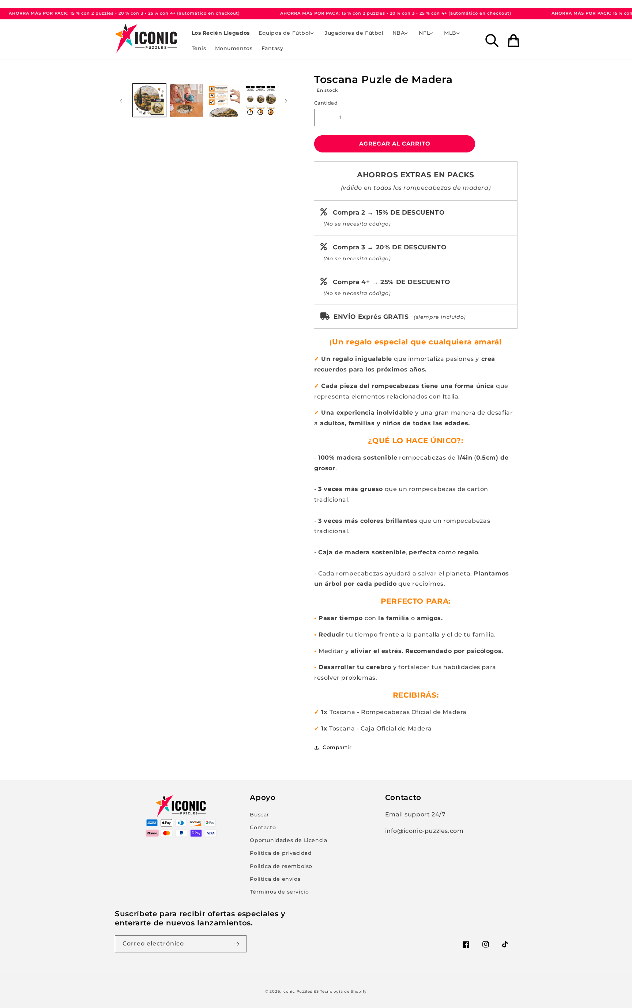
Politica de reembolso (281, 866)
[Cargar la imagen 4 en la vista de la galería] (260, 100)
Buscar (259, 814)
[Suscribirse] (238, 943)
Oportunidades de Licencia (288, 840)
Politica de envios (275, 879)
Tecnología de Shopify (343, 991)
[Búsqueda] (492, 41)
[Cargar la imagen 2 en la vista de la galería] (186, 100)
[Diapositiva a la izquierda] (123, 101)
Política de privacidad (281, 853)
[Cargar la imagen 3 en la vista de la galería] (223, 100)
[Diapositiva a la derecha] (288, 101)
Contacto (263, 827)
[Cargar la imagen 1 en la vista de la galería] (149, 100)
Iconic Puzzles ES (300, 991)
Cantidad (326, 103)
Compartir (337, 747)
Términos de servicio (279, 891)
